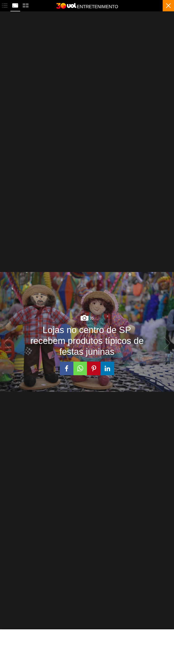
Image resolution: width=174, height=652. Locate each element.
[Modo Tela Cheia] (15, 5)
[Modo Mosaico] (25, 5)
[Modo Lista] (5, 5)
